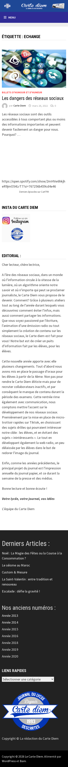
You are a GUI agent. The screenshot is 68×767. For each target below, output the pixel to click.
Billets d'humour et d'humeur (22, 92)
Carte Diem (19, 105)
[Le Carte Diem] (34, 5)
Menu (12, 17)
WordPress (9, 761)
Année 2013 (10, 615)
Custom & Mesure (14, 572)
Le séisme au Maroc (16, 565)
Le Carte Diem (34, 756)
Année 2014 (10, 622)
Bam (23, 761)
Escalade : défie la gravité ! (21, 591)
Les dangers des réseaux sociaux (33, 98)
